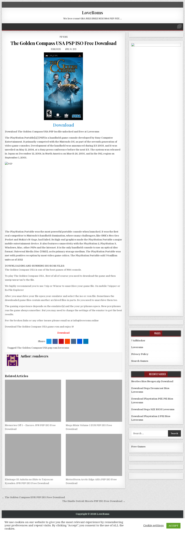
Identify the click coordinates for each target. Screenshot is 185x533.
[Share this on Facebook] (55, 341)
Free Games (138, 446)
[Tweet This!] (48, 341)
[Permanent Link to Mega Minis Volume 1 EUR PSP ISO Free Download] (94, 401)
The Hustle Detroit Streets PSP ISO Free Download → (93, 501)
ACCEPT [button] (173, 525)
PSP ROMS (64, 36)
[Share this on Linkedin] (85, 341)
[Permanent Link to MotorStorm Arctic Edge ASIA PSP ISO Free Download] (94, 455)
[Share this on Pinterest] (61, 341)
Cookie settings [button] (153, 525)
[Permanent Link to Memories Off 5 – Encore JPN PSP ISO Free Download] (33, 401)
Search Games (139, 361)
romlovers (56, 49)
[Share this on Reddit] (67, 341)
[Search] (179, 26)
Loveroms (137, 347)
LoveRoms (92, 12)
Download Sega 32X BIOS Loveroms (152, 409)
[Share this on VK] (73, 341)
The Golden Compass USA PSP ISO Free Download (63, 43)
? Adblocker (138, 340)
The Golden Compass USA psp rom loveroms (43, 347)
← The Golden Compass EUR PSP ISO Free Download (33, 497)
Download (63, 125)
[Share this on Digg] (79, 341)
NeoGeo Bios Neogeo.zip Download (152, 381)
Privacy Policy (139, 354)
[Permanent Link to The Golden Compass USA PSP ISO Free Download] (63, 86)
